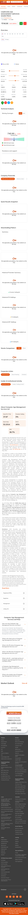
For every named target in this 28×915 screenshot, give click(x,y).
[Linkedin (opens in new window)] (17, 897)
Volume (17, 64)
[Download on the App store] (8, 903)
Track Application (18, 861)
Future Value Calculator (20, 805)
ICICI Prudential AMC (5, 872)
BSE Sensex (3, 845)
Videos (16, 843)
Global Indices (4, 839)
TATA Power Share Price (20, 786)
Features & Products (19, 767)
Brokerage (17, 739)
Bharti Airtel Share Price (20, 787)
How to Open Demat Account (5, 828)
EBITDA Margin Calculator (20, 804)
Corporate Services (19, 751)
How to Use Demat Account (7, 809)
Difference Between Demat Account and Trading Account (7, 824)
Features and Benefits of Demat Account (6, 815)
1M (7, 33)
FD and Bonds (4, 745)
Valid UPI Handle (18, 775)
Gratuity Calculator (19, 811)
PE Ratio (7, 39)
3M (10, 33)
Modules (17, 845)
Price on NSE (5, 64)
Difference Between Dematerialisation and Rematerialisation (5, 804)
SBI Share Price (4, 765)
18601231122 (14, 720)
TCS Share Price (18, 784)
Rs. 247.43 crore (14, 445)
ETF (2, 749)
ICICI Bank (3, 860)
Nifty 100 (3, 851)
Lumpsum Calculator (19, 807)
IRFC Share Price (4, 772)
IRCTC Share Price (5, 770)
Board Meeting (15, 374)
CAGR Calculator (18, 819)
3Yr (17, 33)
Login (8, 1)
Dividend (24, 374)
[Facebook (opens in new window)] (7, 897)
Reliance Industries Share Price (6, 768)
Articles (16, 839)
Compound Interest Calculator (19, 801)
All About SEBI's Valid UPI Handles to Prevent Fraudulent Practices (6, 800)
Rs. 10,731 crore (17, 449)
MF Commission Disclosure (20, 771)
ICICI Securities (4, 864)
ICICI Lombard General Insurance (6, 866)
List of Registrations (19, 773)
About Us (17, 753)
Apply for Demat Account (16, 1)
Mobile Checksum (18, 859)
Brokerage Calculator (19, 813)
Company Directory (5, 779)
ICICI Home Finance (5, 877)
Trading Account (18, 832)
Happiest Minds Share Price (21, 782)
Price (3, 39)
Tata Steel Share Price (5, 778)
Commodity (3, 743)
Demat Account (18, 830)
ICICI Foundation (4, 862)
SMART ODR (17, 760)
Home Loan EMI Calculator (20, 821)
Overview (3, 6)
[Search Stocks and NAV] (24, 2)
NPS (2, 751)
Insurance (3, 747)
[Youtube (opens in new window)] (20, 897)
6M (12, 33)
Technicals (19, 6)
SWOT (13, 6)
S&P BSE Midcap (4, 841)
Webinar (17, 841)
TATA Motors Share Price (20, 793)
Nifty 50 (2, 854)
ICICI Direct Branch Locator (20, 769)
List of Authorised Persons (20, 857)
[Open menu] (26, 2)
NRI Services (17, 749)
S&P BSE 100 (4, 843)
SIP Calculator (18, 817)
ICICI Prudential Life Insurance (5, 869)
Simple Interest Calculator (20, 799)
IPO (2, 755)
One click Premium (19, 743)
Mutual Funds (4, 741)
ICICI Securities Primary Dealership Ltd (6, 880)
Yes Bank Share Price (5, 776)
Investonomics (18, 847)
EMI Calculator (18, 809)
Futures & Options (5, 753)
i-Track (16, 852)
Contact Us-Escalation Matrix (19, 756)
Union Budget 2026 (5, 756)
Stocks (2, 739)
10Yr (23, 33)
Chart (8, 6)
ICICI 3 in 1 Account (19, 828)
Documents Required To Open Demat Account (6, 818)
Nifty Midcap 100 (4, 847)
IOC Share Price (4, 774)
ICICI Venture (4, 874)
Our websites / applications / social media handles (21, 855)
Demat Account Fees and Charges (6, 821)
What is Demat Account (6, 807)
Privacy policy (18, 758)
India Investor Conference (6, 758)
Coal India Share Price (19, 789)
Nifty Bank (3, 852)
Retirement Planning (19, 741)
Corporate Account (19, 834)
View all (24, 683)
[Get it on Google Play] (19, 903)
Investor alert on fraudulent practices (21, 762)
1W (5, 33)
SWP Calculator (18, 815)
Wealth (16, 747)
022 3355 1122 (14, 723)
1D (2, 33)
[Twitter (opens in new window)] (13, 897)
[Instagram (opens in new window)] (10, 897)
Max (3, 36)
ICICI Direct (3, 875)
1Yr (15, 33)
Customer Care (18, 745)
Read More (5, 588)
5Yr (20, 33)
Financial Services (8, 18)
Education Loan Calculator (20, 822)
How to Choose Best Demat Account (7, 812)
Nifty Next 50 (3, 849)
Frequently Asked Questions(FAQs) (18, 765)
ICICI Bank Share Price (19, 791)
